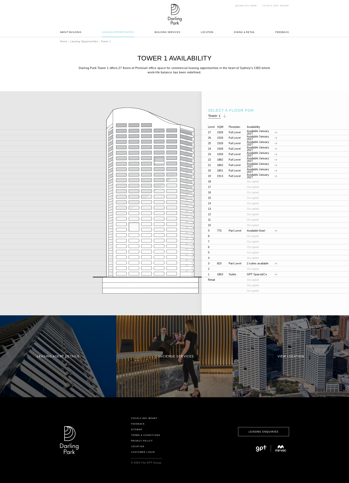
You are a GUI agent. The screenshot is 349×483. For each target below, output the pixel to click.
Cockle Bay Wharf (144, 418)
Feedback (138, 424)
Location (138, 446)
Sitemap (136, 429)
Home (63, 41)
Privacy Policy (142, 441)
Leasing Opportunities (84, 41)
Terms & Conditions (145, 435)
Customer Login (143, 452)
